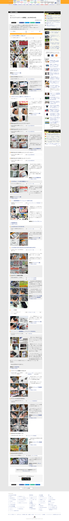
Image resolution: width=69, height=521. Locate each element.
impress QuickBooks (52, 499)
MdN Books (41, 505)
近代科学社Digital (33, 508)
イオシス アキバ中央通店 (32, 277)
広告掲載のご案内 (24, 514)
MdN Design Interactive (43, 507)
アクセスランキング (50, 12)
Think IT (10, 496)
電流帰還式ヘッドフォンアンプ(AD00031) (27, 331)
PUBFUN (49, 501)
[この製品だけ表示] (13, 74)
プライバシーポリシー (38, 514)
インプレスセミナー (21, 501)
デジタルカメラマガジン (13, 507)
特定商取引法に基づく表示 (57, 514)
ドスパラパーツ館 (17, 72)
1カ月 (58, 13)
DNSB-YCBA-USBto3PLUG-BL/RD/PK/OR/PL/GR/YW (24, 247)
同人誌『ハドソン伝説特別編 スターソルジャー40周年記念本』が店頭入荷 (55, 94)
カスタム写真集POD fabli (53, 507)
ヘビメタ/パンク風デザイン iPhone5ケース (22, 96)
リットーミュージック (33, 496)
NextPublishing (21, 508)
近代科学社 (31, 507)
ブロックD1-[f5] (34, 455)
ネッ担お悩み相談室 (12, 504)
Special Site (49, 29)
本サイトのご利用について (12, 514)
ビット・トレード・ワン (15, 331)
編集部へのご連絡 (31, 514)
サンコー (12, 200)
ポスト (14, 22)
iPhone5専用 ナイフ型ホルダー (20, 35)
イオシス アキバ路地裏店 (32, 279)
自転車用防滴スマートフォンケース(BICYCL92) (23, 200)
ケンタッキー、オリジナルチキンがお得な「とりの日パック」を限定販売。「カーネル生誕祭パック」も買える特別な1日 (53, 137)
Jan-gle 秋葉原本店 (37, 89)
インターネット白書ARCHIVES (14, 510)
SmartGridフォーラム (22, 496)
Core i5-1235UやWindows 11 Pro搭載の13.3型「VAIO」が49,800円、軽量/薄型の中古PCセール (53, 21)
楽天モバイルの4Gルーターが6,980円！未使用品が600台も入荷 (54, 73)
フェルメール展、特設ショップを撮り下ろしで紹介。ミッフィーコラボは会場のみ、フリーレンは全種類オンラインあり (53, 144)
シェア (22, 22)
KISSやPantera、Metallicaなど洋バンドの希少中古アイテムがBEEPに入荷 (55, 102)
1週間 (54, 13)
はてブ (28, 22)
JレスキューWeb (42, 501)
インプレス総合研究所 (12, 499)
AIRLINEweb (42, 496)
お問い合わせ (19, 514)
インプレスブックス (21, 507)
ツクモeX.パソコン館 (31, 312)
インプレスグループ (49, 514)
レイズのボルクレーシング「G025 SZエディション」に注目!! (55, 36)
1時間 (46, 13)
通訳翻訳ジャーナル (43, 499)
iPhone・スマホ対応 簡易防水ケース (21, 181)
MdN (39, 504)
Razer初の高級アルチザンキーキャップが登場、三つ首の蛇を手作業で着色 (55, 98)
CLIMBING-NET (32, 505)
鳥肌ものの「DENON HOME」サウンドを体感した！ (54, 40)
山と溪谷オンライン (33, 504)
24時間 (50, 13)
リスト (17, 22)
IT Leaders (11, 501)
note (33, 22)
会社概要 (43, 514)
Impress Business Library (22, 499)
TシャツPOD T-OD (33, 499)
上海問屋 (12, 35)
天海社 (50, 496)
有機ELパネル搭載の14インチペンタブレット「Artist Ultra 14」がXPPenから (54, 65)
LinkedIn (38, 22)
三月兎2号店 (30, 333)
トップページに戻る (26, 488)
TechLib (41, 510)
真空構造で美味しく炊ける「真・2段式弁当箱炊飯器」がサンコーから (54, 61)
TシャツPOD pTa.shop (52, 505)
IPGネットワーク (50, 504)
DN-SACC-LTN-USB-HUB (19, 226)
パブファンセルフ (51, 502)
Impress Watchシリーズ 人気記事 (53, 130)
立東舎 (31, 501)
